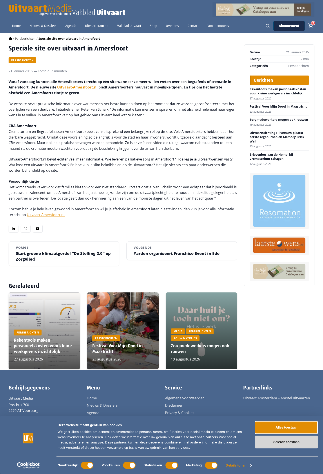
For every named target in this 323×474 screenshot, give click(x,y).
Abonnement (289, 25)
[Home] (10, 38)
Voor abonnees (218, 25)
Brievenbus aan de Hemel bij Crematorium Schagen (271, 156)
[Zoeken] (268, 26)
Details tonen (236, 465)
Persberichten (25, 38)
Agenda (70, 25)
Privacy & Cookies (179, 412)
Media (178, 331)
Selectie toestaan (286, 442)
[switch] (129, 465)
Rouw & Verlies (185, 338)
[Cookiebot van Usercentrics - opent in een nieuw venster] (28, 465)
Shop (153, 25)
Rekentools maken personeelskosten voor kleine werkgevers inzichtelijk (43, 345)
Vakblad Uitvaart (129, 25)
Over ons (172, 25)
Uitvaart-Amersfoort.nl (77, 87)
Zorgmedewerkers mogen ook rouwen (279, 119)
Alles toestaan (286, 427)
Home (16, 25)
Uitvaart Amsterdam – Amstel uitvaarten (276, 398)
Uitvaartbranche (96, 25)
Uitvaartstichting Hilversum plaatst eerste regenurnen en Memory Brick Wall (277, 137)
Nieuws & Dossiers (42, 25)
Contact (193, 25)
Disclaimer (174, 405)
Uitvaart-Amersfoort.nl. (46, 214)
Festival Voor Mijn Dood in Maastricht (278, 106)
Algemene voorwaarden (185, 398)
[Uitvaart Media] (67, 10)
